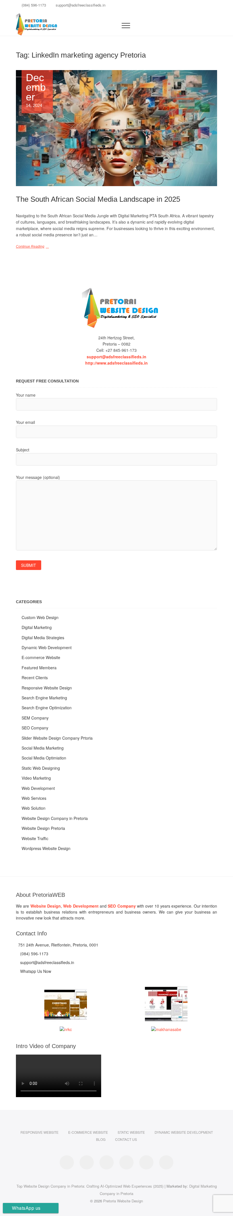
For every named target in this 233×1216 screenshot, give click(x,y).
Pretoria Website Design (123, 1201)
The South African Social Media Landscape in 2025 (98, 199)
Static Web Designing (41, 768)
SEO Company (35, 728)
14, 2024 (36, 90)
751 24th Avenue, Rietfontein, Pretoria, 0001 (57, 945)
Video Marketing (36, 778)
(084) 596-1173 (33, 5)
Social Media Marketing (43, 748)
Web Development (38, 788)
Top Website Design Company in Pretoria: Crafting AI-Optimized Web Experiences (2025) (89, 1186)
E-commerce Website (41, 657)
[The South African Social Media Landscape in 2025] (116, 128)
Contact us (126, 1139)
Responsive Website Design (47, 688)
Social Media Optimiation (44, 758)
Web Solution (33, 808)
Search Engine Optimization (47, 707)
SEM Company (35, 718)
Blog (100, 1139)
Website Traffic (35, 838)
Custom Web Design (40, 617)
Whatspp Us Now (35, 971)
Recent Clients (35, 677)
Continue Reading (30, 247)
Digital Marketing (37, 627)
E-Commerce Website (88, 1132)
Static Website (131, 1132)
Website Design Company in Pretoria (55, 818)
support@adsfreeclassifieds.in (80, 5)
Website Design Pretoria (43, 828)
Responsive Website (39, 1132)
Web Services (34, 798)
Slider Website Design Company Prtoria (57, 738)
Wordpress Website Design (46, 848)
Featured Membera (39, 667)
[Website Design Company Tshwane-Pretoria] (116, 308)
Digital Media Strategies (43, 637)
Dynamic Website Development (184, 1132)
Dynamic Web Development (47, 647)
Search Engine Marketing (44, 697)
